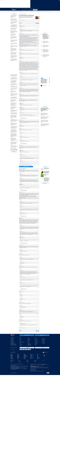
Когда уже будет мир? (23, 323)
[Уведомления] (47, 10)
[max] (25, 349)
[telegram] (20, 349)
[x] (26, 349)
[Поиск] (46, 10)
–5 (38, 204)
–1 (38, 59)
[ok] (23, 349)
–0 (38, 47)
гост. (21, 298)
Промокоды (16, 8)
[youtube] (28, 349)
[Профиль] (49, 10)
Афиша (28, 8)
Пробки (27, 9)
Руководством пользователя (33, 366)
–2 (38, 224)
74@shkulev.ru (17, 368)
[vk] (21, 349)
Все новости (14, 13)
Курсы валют (33, 8)
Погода (22, 8)
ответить (21, 51)
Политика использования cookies (33, 369)
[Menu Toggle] (11, 10)
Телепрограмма (25, 8)
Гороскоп (31, 8)
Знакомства (19, 8)
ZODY (38, 8)
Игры (36, 8)
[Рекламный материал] (35, 9)
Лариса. (21, 103)
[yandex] (30, 349)
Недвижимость (12, 8)
